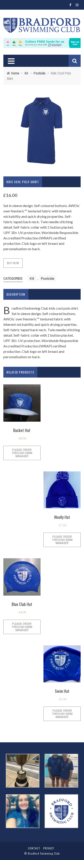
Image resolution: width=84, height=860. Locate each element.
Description (15, 294)
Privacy (48, 848)
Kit (26, 73)
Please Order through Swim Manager (21, 453)
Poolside (39, 73)
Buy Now (13, 263)
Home (15, 73)
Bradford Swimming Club (44, 853)
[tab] (15, 294)
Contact (34, 848)
